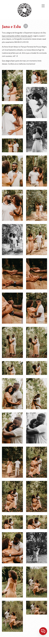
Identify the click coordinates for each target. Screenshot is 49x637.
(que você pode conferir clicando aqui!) (17, 36)
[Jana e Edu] (12, 85)
